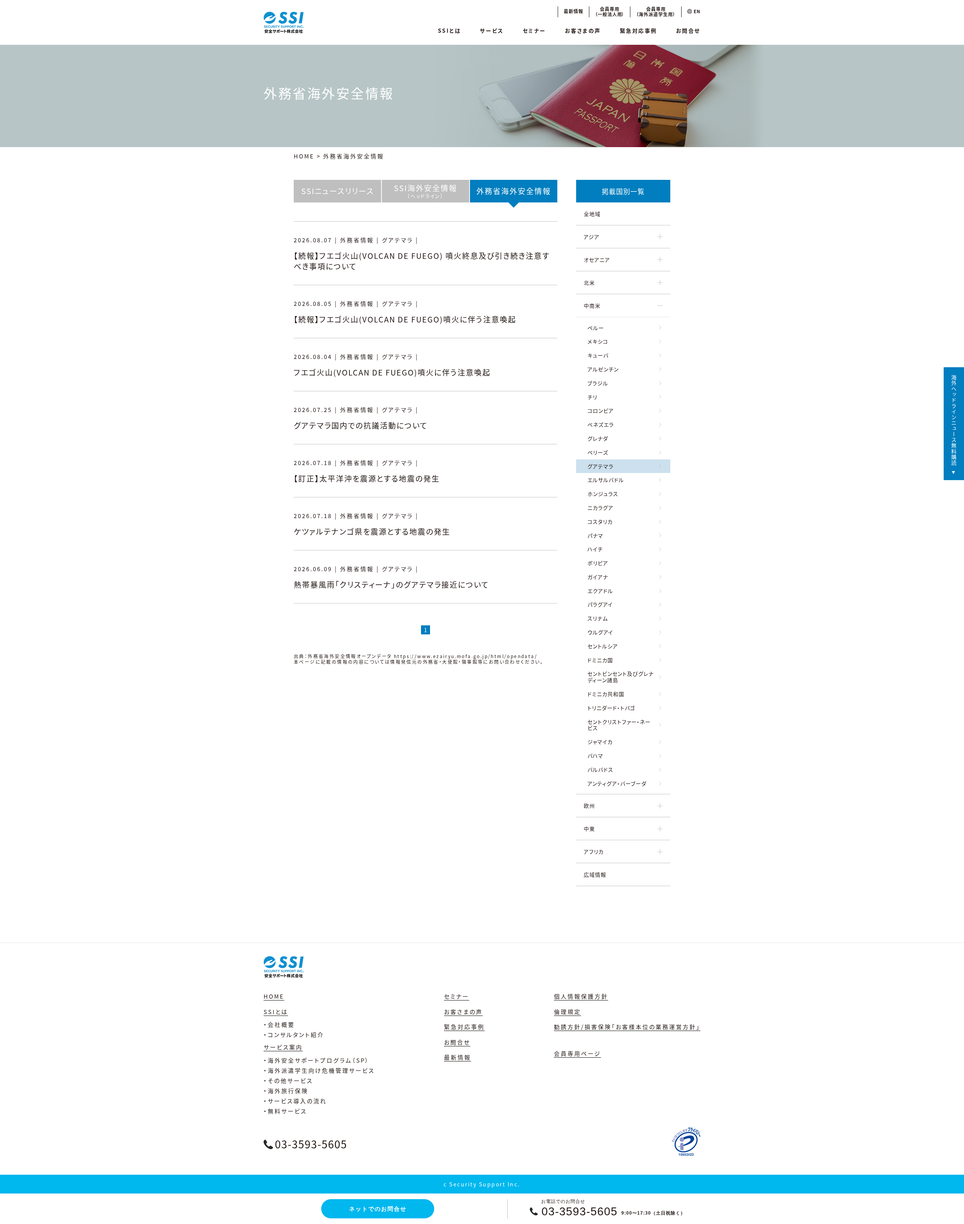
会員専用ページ (577, 1053)
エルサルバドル (605, 480)
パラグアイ (600, 604)
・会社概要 (279, 1024)
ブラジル (597, 383)
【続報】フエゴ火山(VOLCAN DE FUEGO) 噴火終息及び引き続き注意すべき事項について (422, 261)
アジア (591, 236)
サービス (491, 30)
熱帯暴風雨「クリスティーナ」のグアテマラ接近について (391, 584)
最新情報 (573, 11)
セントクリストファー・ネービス (619, 725)
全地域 (592, 213)
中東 (589, 828)
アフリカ (594, 851)
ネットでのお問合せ (378, 1209)
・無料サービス (285, 1111)
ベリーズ (597, 452)
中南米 (592, 305)
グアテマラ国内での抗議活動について (360, 425)
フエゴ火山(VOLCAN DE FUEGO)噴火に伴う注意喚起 (392, 372)
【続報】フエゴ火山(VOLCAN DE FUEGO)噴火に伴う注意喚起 (405, 319)
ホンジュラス (602, 493)
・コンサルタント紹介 (294, 1034)
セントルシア (602, 646)
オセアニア (597, 259)
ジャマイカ (600, 741)
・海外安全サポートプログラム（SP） (316, 1060)
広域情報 (595, 874)
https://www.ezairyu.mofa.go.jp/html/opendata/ (465, 656)
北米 (589, 282)
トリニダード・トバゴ (611, 708)
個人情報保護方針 (581, 996)
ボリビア (597, 563)
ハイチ (595, 549)
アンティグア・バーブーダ (617, 783)
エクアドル (600, 591)
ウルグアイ (600, 632)
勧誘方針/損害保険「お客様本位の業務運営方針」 (627, 1027)
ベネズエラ (600, 424)
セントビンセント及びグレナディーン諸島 (620, 677)
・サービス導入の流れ (295, 1101)
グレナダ (597, 438)
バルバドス (600, 769)
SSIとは (449, 30)
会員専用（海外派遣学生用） (656, 11)
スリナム (597, 618)
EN (696, 11)
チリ (592, 397)
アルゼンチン (603, 369)
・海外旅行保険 (286, 1091)
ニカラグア (600, 507)
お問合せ (688, 30)
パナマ (595, 535)
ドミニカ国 (600, 660)
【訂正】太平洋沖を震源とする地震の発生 (367, 478)
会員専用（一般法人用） (610, 11)
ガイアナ (597, 577)
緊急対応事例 (638, 30)
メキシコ (597, 341)
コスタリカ (600, 521)
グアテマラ (600, 466)
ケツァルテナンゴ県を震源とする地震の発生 (372, 531)
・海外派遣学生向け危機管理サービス (319, 1070)
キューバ (598, 355)
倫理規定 (567, 1012)
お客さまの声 (583, 30)
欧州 (589, 805)
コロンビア (600, 410)
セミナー (534, 30)
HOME (304, 156)
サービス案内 (283, 1047)
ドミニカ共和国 (605, 694)
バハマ (595, 755)
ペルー (595, 327)
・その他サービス (288, 1080)
